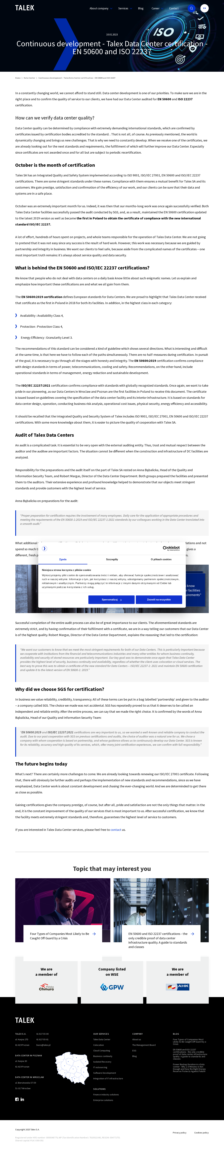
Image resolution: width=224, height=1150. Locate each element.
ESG (134, 1050)
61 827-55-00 (42, 1034)
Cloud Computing (101, 1050)
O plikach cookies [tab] (161, 559)
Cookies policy (201, 1132)
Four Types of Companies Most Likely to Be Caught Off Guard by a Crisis (189, 1041)
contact (116, 830)
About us (136, 1039)
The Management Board (144, 1045)
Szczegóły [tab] (112, 559)
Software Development (104, 1073)
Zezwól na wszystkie (159, 599)
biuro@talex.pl (43, 1045)
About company (99, 8)
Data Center (29, 78)
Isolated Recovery (102, 1062)
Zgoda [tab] (63, 559)
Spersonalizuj (110, 599)
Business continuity (102, 1056)
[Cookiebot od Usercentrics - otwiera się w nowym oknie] (167, 548)
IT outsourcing (100, 1067)
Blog (140, 8)
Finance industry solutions (106, 1094)
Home (17, 78)
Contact (174, 8)
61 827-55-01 (42, 1039)
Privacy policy (179, 1132)
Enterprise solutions (103, 1100)
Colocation (98, 1045)
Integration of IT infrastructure (108, 1078)
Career (155, 8)
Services (123, 8)
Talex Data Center (101, 1039)
